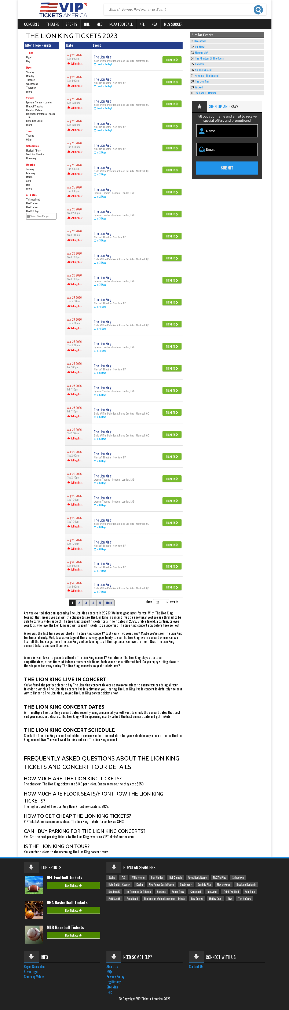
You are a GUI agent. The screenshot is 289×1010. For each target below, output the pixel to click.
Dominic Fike (204, 885)
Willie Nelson (138, 878)
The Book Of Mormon (205, 93)
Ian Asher (212, 892)
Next (109, 603)
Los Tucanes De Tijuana (138, 892)
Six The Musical (203, 70)
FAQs (109, 971)
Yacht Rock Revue (197, 878)
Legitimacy (113, 981)
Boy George (197, 899)
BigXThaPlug (219, 878)
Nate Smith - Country (119, 885)
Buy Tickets (72, 885)
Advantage (30, 971)
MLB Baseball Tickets (65, 927)
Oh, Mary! (200, 47)
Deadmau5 (114, 892)
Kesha (139, 885)
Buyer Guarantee (34, 966)
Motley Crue (215, 899)
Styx (230, 899)
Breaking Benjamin (246, 885)
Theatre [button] (52, 24)
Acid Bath (250, 892)
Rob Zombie (175, 878)
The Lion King (202, 81)
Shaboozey (185, 885)
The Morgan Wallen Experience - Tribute (164, 899)
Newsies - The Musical (207, 76)
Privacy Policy (115, 976)
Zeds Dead (132, 899)
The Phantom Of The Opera (209, 58)
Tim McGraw (244, 899)
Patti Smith (114, 899)
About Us (112, 966)
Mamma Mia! (201, 53)
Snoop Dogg (178, 892)
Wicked (199, 87)
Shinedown (238, 878)
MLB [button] (99, 24)
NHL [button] (87, 24)
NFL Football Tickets (64, 877)
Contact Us (196, 966)
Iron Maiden (157, 878)
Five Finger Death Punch (161, 885)
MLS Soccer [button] (173, 24)
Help (109, 992)
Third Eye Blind (231, 892)
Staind (112, 878)
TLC (123, 878)
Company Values (34, 976)
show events (162, 601)
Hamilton (199, 64)
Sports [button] (71, 24)
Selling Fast (76, 63)
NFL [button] (142, 24)
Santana (161, 892)
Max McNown (223, 885)
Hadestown (200, 41)
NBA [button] (154, 24)
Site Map (112, 987)
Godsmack (195, 892)
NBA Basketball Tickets (67, 902)
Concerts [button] (32, 24)
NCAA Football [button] (121, 24)
